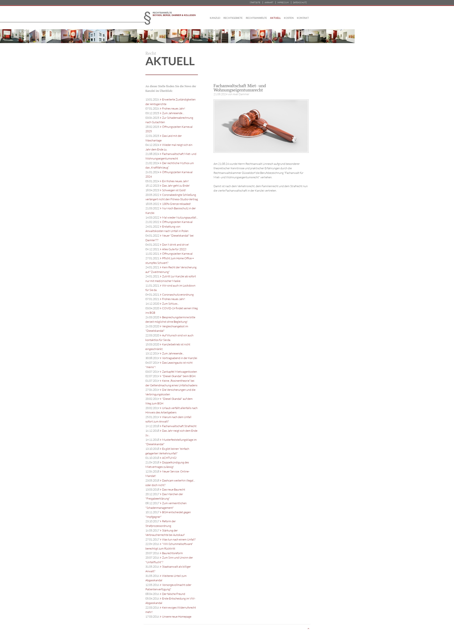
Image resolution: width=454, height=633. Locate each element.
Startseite (255, 2)
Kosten (289, 17)
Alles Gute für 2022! (174, 249)
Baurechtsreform (172, 553)
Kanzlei (215, 17)
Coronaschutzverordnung (178, 294)
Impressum (283, 2)
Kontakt (303, 17)
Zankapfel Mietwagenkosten (179, 371)
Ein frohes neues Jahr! (175, 181)
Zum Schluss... (170, 303)
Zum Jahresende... (173, 353)
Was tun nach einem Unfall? (179, 539)
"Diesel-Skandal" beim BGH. (179, 376)
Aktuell (275, 17)
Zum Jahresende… (173, 113)
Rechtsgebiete (233, 17)
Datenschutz (300, 2)
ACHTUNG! (169, 458)
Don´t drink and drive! (175, 244)
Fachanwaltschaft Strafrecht (179, 426)
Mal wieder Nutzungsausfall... (180, 217)
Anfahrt (269, 2)
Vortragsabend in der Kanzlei (179, 358)
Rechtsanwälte (256, 17)
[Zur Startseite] (172, 18)
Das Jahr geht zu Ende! (176, 185)
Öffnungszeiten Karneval (177, 222)
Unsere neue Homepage (176, 616)
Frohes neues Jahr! (173, 108)
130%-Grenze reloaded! (176, 204)
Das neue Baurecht (173, 489)
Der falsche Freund (173, 594)
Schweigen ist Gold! (174, 190)
